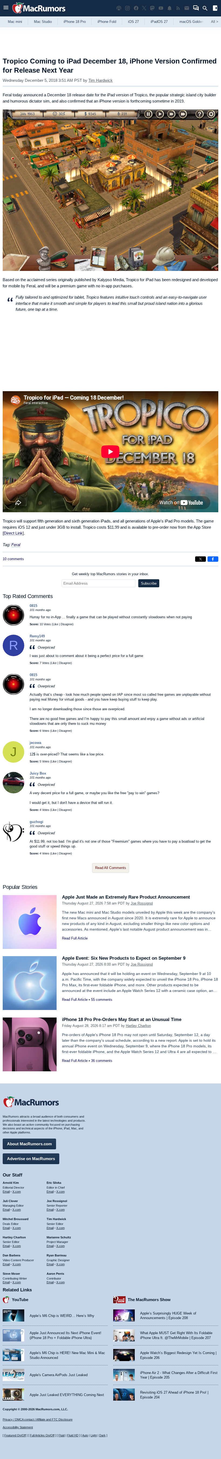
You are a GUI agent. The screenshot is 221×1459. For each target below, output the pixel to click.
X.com (16, 1191)
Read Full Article (75, 938)
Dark (102, 1435)
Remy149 (37, 636)
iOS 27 (133, 22)
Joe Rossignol (142, 903)
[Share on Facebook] (213, 559)
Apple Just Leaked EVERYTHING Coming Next (67, 1395)
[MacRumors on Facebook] (136, 8)
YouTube (20, 1299)
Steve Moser (11, 1273)
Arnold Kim (11, 1182)
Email (6, 1191)
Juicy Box (38, 773)
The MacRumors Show (149, 1299)
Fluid (61, 1435)
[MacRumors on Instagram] (127, 8)
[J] (13, 761)
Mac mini (15, 22)
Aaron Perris (55, 1273)
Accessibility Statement (18, 1427)
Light (94, 1435)
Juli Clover (10, 1201)
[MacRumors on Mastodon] (152, 8)
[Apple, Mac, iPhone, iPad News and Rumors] (39, 14)
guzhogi (36, 822)
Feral (15, 544)
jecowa (35, 743)
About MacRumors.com (29, 1144)
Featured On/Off (15, 1435)
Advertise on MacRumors (31, 1158)
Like (55, 624)
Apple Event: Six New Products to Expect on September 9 (123, 958)
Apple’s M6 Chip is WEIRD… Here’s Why (62, 1316)
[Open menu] (6, 8)
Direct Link (13, 533)
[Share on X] (200, 559)
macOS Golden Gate (195, 22)
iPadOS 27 (159, 22)
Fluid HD (72, 1435)
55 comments (101, 1000)
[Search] (207, 8)
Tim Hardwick (100, 80)
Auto (85, 1435)
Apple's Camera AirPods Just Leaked (59, 1375)
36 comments (101, 1061)
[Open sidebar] (215, 9)
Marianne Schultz (59, 1237)
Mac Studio (43, 22)
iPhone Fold (107, 22)
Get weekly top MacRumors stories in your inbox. (110, 574)
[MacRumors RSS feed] (178, 8)
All (214, 22)
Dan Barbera (11, 1255)
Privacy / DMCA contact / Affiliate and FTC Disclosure (37, 1419)
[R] (13, 655)
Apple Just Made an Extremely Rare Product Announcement (126, 897)
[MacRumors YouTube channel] (161, 8)
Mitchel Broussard (16, 1219)
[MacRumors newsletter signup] (186, 8)
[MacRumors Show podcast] (119, 8)
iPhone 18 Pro (75, 22)
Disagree (66, 624)
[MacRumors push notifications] (169, 8)
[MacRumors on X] (144, 8)
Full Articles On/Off (42, 1435)
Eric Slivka (54, 1182)
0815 (33, 606)
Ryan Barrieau (57, 1255)
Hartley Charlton (138, 1026)
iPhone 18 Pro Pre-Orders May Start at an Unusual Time (121, 1019)
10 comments (13, 559)
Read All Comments (110, 868)
